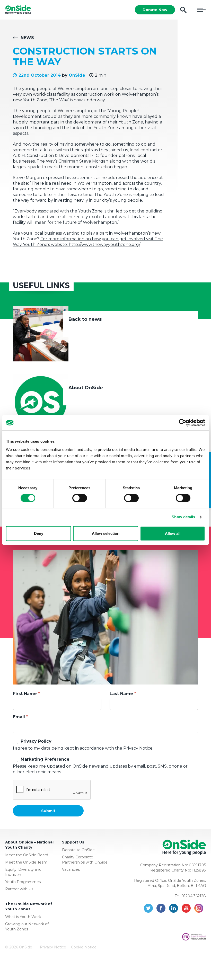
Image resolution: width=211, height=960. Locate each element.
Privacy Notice (53, 947)
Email (19, 716)
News (27, 37)
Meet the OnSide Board (26, 855)
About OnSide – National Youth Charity (29, 845)
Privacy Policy (36, 741)
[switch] (79, 498)
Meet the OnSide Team (26, 862)
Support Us (73, 842)
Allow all (172, 533)
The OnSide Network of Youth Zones (28, 906)
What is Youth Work (23, 916)
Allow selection (105, 533)
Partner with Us (19, 889)
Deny (38, 533)
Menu (201, 10)
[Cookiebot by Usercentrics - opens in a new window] (182, 422)
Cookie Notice (83, 947)
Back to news (85, 319)
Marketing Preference (45, 759)
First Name (25, 693)
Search (183, 10)
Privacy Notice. (138, 748)
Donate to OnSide (78, 850)
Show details (183, 517)
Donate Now (155, 9)
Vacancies (71, 869)
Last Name (121, 693)
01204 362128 (193, 896)
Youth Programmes (23, 881)
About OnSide (85, 387)
